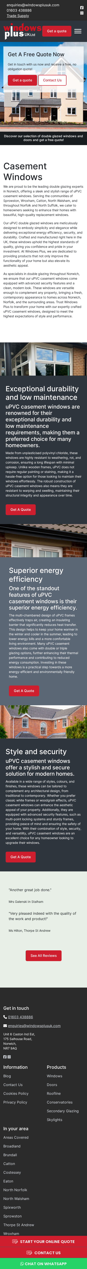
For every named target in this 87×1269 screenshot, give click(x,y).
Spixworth (12, 1207)
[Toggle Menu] (77, 31)
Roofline (54, 1093)
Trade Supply (18, 15)
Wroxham (11, 1233)
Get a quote (56, 31)
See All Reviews (44, 955)
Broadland (12, 1146)
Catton (9, 1163)
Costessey (12, 1172)
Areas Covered (16, 1137)
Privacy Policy (15, 1102)
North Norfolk (15, 1190)
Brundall (10, 1155)
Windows (54, 1076)
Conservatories (59, 1102)
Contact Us (52, 80)
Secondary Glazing (63, 1111)
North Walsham (16, 1198)
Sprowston (12, 1216)
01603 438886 (19, 10)
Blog (7, 1076)
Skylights (54, 1119)
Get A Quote (20, 509)
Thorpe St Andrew (18, 1225)
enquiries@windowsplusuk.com (33, 5)
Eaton (8, 1181)
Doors (52, 1084)
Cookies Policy (16, 1093)
